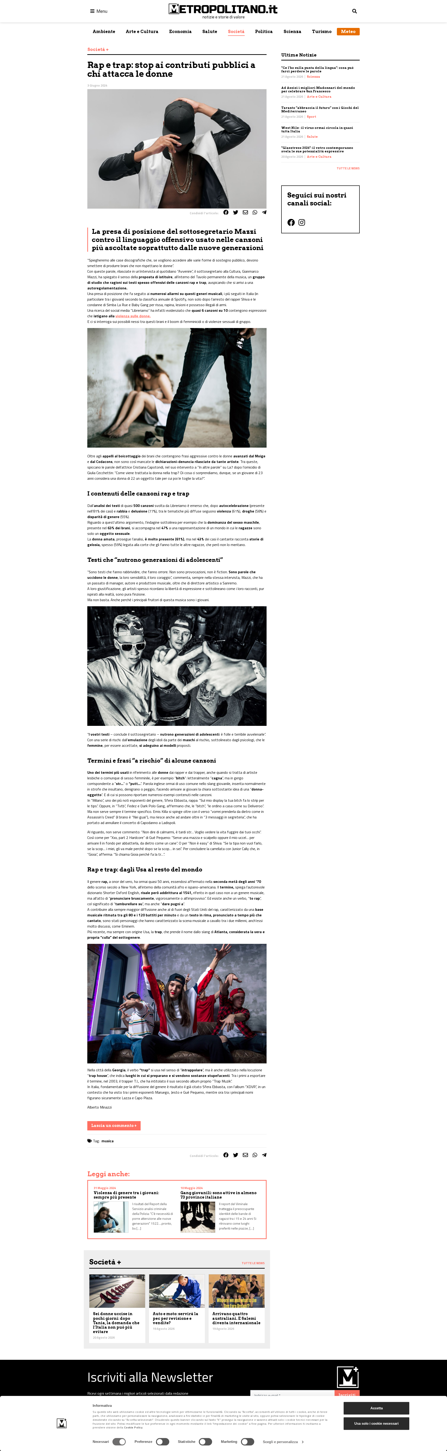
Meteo (348, 31)
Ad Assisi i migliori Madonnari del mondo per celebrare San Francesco (318, 89)
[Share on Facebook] (225, 212)
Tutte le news (348, 168)
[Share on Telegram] (264, 212)
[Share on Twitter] (235, 212)
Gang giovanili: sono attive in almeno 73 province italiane (218, 1195)
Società (236, 31)
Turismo (322, 31)
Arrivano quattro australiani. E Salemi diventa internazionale (236, 1318)
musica (108, 1141)
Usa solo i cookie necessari (376, 1423)
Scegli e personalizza (280, 1442)
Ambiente (104, 31)
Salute (209, 31)
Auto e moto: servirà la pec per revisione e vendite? (175, 1318)
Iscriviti (347, 1395)
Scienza (292, 31)
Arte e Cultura (142, 31)
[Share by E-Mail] (245, 212)
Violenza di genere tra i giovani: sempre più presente (126, 1195)
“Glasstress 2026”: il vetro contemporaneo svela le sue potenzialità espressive (317, 149)
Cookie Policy (133, 1427)
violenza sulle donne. (133, 316)
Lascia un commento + (114, 1125)
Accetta (376, 1408)
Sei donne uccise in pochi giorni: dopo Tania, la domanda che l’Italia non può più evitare (116, 1323)
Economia (180, 31)
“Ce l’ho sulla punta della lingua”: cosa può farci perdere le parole (317, 69)
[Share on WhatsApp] (255, 212)
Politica (264, 31)
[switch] (162, 1441)
